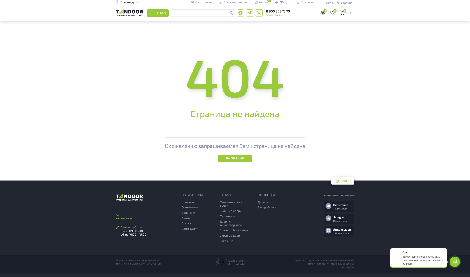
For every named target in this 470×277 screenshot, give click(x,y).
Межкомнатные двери (231, 203)
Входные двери (230, 210)
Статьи (186, 223)
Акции (186, 218)
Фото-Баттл (190, 228)
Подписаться (340, 208)
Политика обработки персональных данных (331, 263)
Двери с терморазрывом (231, 223)
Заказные (226, 241)
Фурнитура (227, 216)
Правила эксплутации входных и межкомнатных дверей (324, 260)
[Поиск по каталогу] (231, 13)
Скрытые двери (230, 235)
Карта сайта (347, 267)
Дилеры (263, 202)
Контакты (188, 202)
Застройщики (267, 207)
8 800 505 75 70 (278, 11)
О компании (190, 207)
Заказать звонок (274, 15)
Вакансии (188, 212)
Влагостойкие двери (234, 230)
